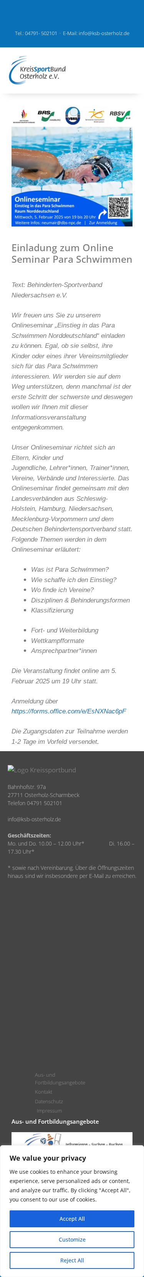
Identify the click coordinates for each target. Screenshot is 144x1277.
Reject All (72, 1260)
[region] (72, 1211)
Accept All (72, 1218)
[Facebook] (72, 13)
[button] (111, 70)
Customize (72, 1239)
